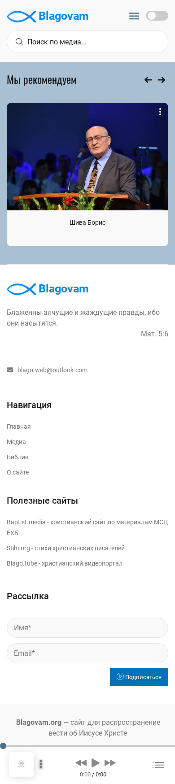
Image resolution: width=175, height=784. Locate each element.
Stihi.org (18, 548)
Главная (19, 426)
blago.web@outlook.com (53, 370)
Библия (18, 457)
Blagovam (62, 15)
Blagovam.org (38, 722)
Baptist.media (26, 522)
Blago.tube (22, 563)
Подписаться (143, 677)
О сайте (18, 472)
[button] (81, 762)
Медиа (16, 441)
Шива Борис (87, 222)
